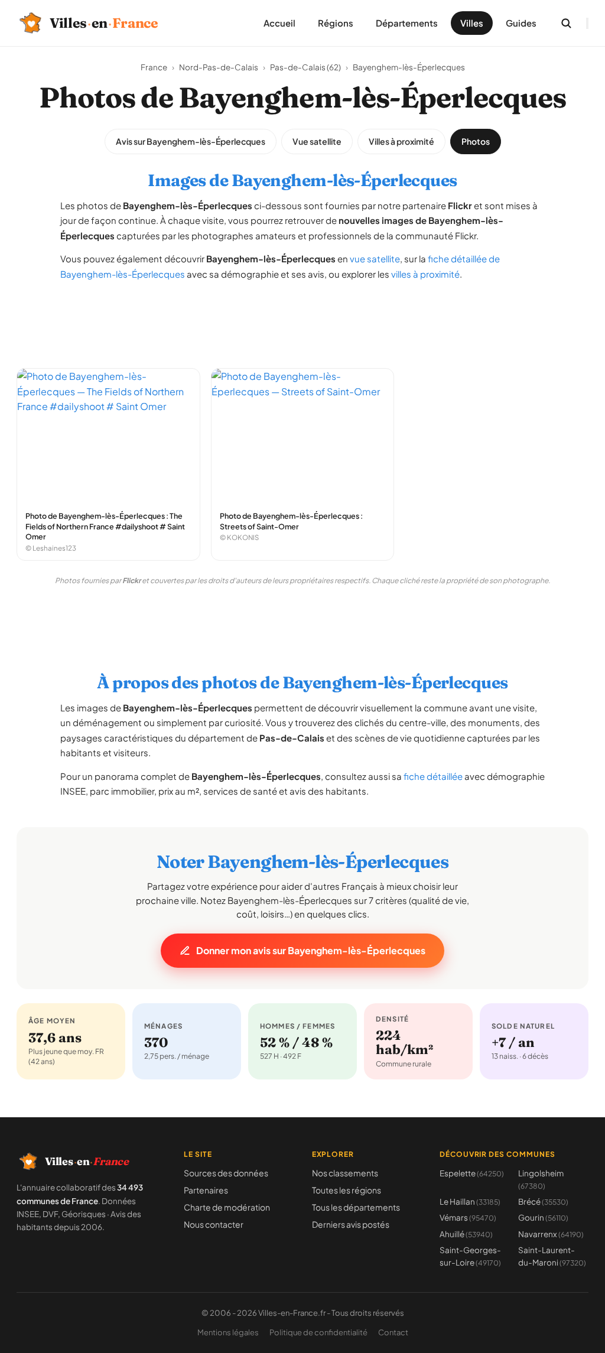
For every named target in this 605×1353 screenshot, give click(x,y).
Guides (521, 22)
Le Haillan (470, 1201)
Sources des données (226, 1172)
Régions (335, 22)
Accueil (279, 22)
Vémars (468, 1217)
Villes (471, 22)
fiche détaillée (433, 776)
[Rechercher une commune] (566, 23)
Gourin (543, 1217)
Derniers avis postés (350, 1224)
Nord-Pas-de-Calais (218, 67)
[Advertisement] (302, 318)
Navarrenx (551, 1234)
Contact (393, 1332)
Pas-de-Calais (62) (305, 67)
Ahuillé (466, 1234)
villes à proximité (425, 273)
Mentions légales (228, 1332)
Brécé (543, 1201)
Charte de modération (227, 1207)
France (154, 67)
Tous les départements (356, 1207)
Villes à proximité (401, 141)
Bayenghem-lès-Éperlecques (409, 67)
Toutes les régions (346, 1190)
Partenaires (206, 1190)
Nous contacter (213, 1224)
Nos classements (345, 1172)
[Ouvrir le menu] (587, 23)
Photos (475, 141)
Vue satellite (316, 141)
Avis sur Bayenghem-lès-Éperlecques (190, 141)
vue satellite (375, 258)
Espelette (472, 1173)
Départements (407, 22)
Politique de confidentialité (318, 1332)
